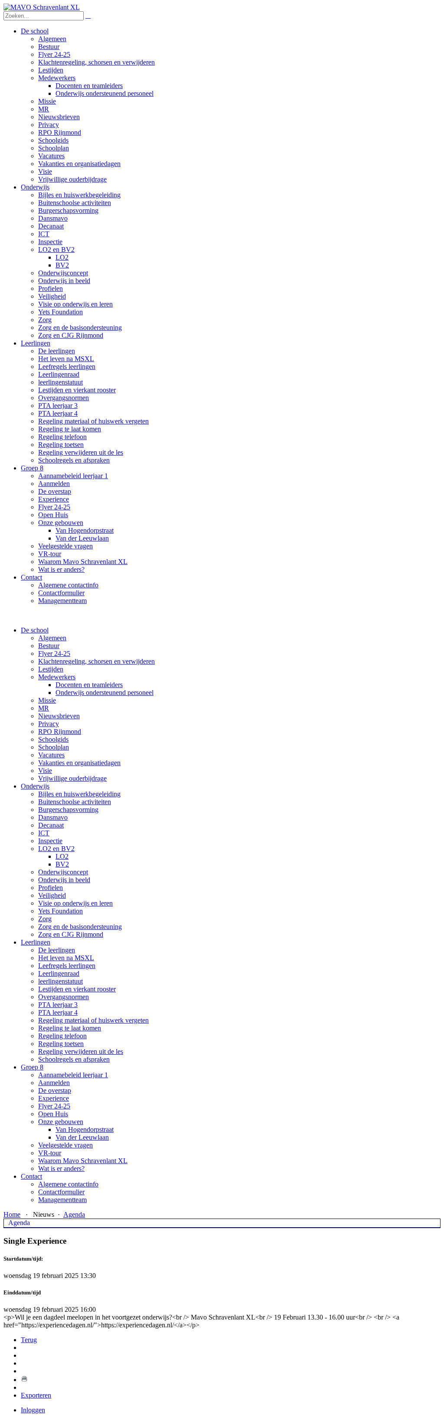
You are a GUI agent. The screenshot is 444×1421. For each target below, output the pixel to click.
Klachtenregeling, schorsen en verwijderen (96, 661)
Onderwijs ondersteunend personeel (104, 692)
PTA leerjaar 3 (58, 1004)
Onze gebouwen (60, 1121)
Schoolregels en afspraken (74, 1059)
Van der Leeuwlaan (82, 1137)
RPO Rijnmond (59, 731)
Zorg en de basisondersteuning (80, 926)
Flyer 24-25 (54, 653)
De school (35, 630)
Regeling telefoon (62, 1036)
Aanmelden (54, 1082)
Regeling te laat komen (69, 1028)
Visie (45, 770)
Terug (29, 1339)
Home (11, 1214)
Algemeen (52, 638)
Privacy (48, 723)
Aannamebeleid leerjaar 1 (73, 1075)
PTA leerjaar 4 (58, 1012)
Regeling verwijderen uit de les (80, 1051)
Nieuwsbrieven (59, 716)
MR (43, 708)
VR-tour (49, 1153)
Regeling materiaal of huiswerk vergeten (93, 1020)
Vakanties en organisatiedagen (79, 762)
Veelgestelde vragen (65, 1145)
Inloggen (33, 1410)
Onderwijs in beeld (64, 879)
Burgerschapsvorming (68, 809)
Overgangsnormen (63, 997)
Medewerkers (56, 677)
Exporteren (36, 1395)
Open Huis (53, 1114)
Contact (31, 1176)
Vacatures (51, 755)
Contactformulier (61, 1192)
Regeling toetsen (61, 1043)
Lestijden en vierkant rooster (77, 989)
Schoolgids (53, 739)
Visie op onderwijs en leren (75, 903)
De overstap (54, 1090)
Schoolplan (53, 747)
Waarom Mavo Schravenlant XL (82, 1160)
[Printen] (24, 1379)
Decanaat (51, 825)
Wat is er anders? (61, 1168)
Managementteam (62, 1199)
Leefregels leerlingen (66, 965)
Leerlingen (35, 942)
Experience (53, 1098)
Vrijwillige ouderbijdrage (72, 778)
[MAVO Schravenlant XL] (41, 7)
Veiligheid (52, 895)
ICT (43, 833)
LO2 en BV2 (56, 848)
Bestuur (48, 645)
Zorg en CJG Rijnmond (70, 934)
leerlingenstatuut (60, 981)
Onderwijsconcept (63, 872)
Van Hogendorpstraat (85, 1129)
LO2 (62, 856)
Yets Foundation (60, 911)
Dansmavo (53, 817)
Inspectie (50, 840)
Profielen (50, 887)
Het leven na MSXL (66, 957)
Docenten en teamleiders (89, 684)
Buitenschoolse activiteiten (74, 801)
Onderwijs (35, 786)
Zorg (45, 918)
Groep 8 (32, 1067)
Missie (47, 700)
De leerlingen (56, 950)
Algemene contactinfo (68, 1184)
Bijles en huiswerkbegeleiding (79, 794)
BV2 (62, 864)
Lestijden (50, 669)
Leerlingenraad (58, 973)
